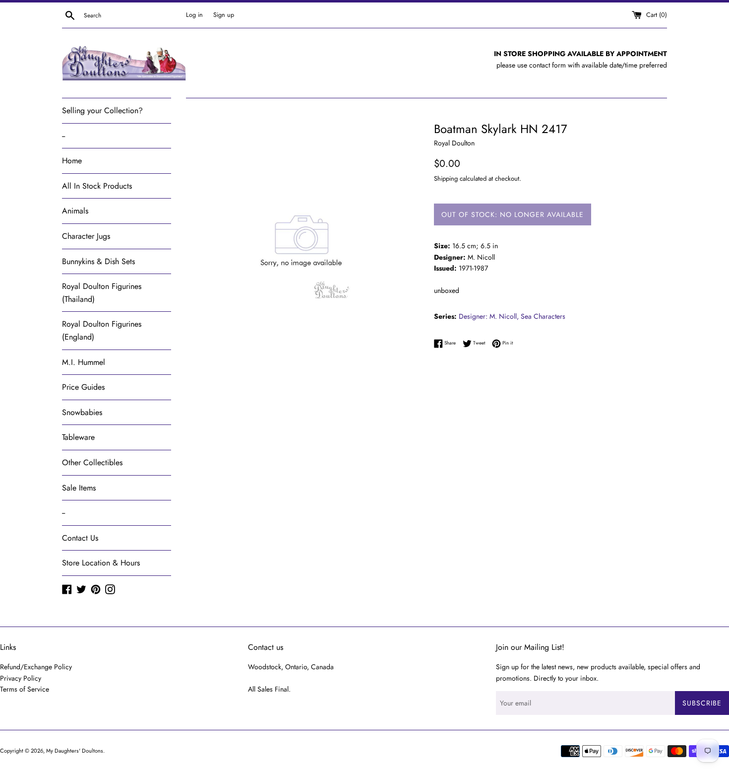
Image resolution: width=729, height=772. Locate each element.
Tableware (78, 437)
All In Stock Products (97, 186)
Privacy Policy (20, 678)
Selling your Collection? (102, 110)
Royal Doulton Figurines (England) (101, 330)
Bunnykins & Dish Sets (98, 261)
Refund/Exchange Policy (36, 667)
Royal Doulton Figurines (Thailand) (101, 293)
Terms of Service (24, 689)
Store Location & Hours (101, 562)
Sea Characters (543, 316)
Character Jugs (86, 236)
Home (72, 160)
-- (63, 135)
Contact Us (80, 538)
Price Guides (83, 387)
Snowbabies (82, 412)
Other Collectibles (92, 462)
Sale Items (79, 487)
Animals (75, 210)
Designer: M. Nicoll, (489, 316)
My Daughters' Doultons (74, 751)
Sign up (223, 14)
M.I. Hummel (83, 362)
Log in (194, 14)
